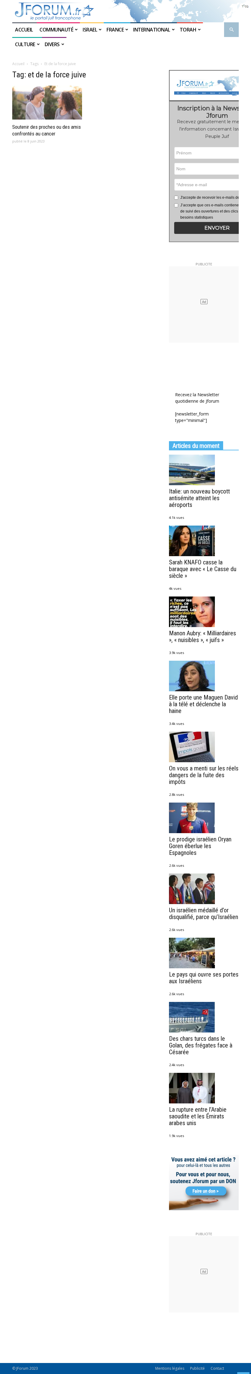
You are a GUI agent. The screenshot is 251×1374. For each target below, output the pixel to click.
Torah (188, 29)
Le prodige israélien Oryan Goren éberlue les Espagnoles (200, 846)
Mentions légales (169, 1368)
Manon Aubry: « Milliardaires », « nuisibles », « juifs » (202, 637)
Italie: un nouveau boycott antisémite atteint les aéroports (199, 498)
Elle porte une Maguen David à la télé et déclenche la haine (203, 704)
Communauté (56, 29)
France (115, 29)
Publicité (197, 1368)
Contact (217, 1368)
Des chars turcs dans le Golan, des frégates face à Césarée (200, 1045)
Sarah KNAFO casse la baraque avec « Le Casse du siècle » (202, 569)
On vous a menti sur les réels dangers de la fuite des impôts (203, 775)
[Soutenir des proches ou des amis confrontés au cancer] (47, 103)
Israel (90, 29)
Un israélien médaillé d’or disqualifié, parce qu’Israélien (203, 914)
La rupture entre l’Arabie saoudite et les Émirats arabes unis (198, 1116)
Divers (52, 44)
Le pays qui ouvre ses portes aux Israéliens (203, 978)
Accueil (24, 29)
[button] (231, 30)
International (151, 29)
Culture (25, 44)
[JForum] (125, 11)
